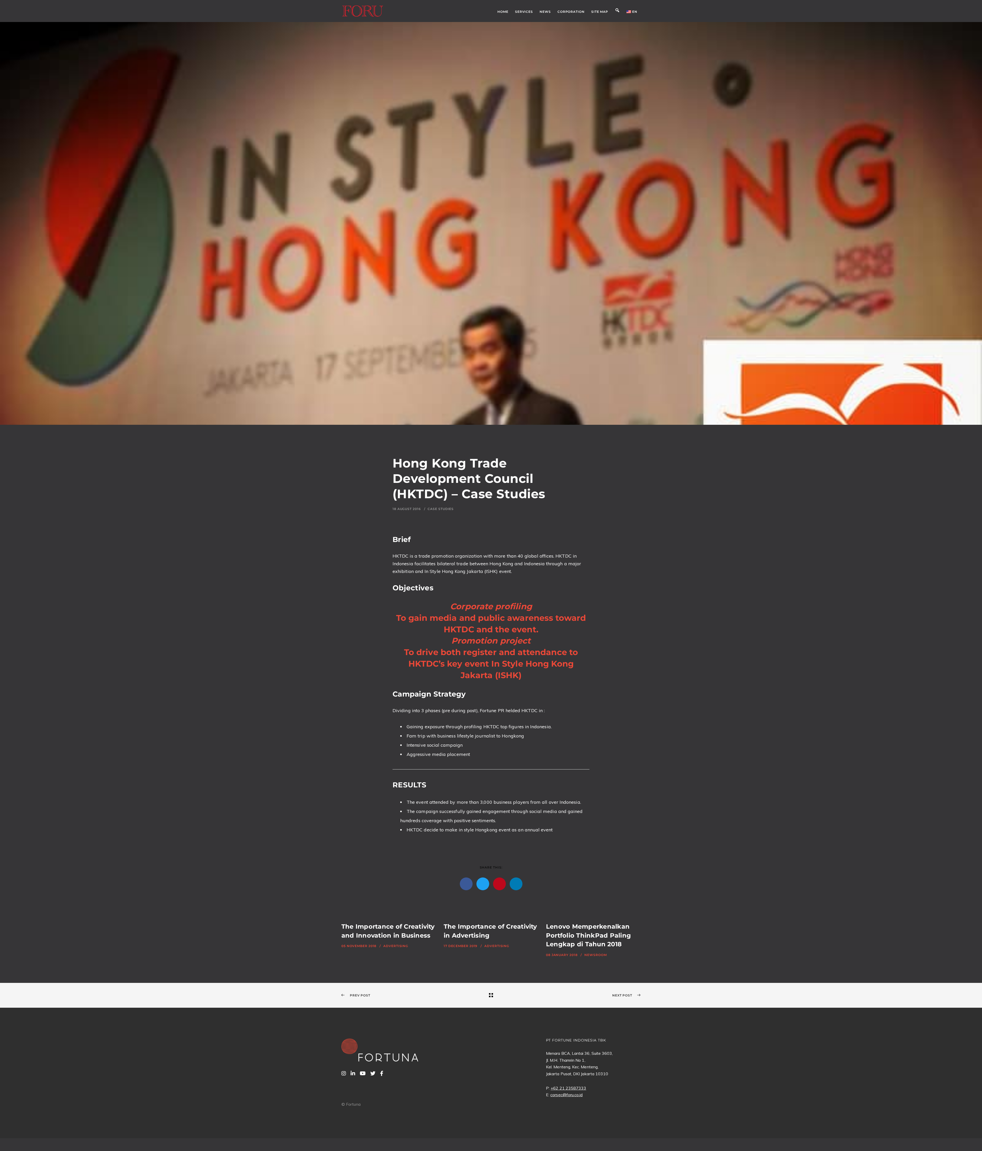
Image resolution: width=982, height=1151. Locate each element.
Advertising (395, 946)
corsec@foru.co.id (566, 1094)
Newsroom (595, 955)
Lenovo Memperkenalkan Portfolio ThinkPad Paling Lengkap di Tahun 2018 (588, 935)
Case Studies (441, 509)
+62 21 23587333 (568, 1088)
